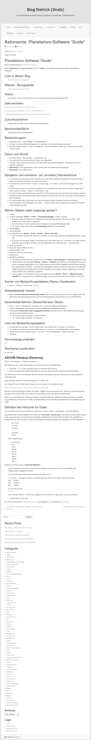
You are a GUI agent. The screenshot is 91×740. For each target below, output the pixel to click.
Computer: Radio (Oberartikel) (18, 535)
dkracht (19, 46)
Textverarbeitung (12, 684)
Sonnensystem (11, 669)
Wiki (7, 691)
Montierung (10, 636)
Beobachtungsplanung (14, 574)
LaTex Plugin (10, 629)
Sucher (8, 674)
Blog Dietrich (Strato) (45, 9)
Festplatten (10, 595)
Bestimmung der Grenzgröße (18, 80)
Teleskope (10, 681)
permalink (65, 502)
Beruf (8, 576)
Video (8, 688)
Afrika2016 (10, 560)
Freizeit (9, 605)
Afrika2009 (10, 557)
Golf (80, 27)
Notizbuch (10, 33)
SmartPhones (11, 664)
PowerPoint (10, 655)
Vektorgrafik (10, 686)
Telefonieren (10, 679)
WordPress (10, 700)
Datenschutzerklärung (22, 27)
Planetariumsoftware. (29, 65)
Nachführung (10, 643)
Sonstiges (10, 672)
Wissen (8, 695)
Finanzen (9, 600)
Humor (8, 624)
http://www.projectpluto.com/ (18, 89)
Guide (49, 502)
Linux (8, 631)
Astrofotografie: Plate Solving (74, 507)
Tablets (9, 676)
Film (7, 598)
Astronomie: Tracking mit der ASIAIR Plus (21, 542)
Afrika (8, 555)
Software (34, 502)
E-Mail (8, 586)
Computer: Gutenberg (15, 531)
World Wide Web (12, 705)
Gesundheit (10, 610)
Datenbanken (11, 583)
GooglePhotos (11, 617)
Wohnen (9, 698)
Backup (9, 571)
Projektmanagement (13, 657)
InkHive (17, 737)
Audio (8, 569)
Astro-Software (17, 51)
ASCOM (19, 368)
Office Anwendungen (13, 648)
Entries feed (10, 726)
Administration (11, 552)
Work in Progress (12, 703)
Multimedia (10, 638)
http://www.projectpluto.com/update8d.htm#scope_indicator (28, 114)
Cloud (8, 579)
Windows (9, 693)
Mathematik (10, 633)
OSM (8, 650)
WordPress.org (11, 731)
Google (9, 614)
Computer (51, 27)
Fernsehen (10, 593)
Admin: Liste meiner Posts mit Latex (19, 528)
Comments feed (12, 728)
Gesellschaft (10, 607)
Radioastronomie (12, 660)
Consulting (63, 27)
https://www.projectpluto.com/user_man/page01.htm (25, 111)
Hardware (9, 622)
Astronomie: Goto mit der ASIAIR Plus (20, 539)
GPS (7, 619)
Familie (72, 27)
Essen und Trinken (12, 588)
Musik (8, 641)
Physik (8, 653)
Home (8, 27)
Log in (8, 724)
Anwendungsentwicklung (15, 562)
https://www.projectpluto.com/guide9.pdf (20, 107)
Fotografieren (11, 602)
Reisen (19, 33)
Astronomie (37, 27)
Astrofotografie (12, 564)
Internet (9, 626)
